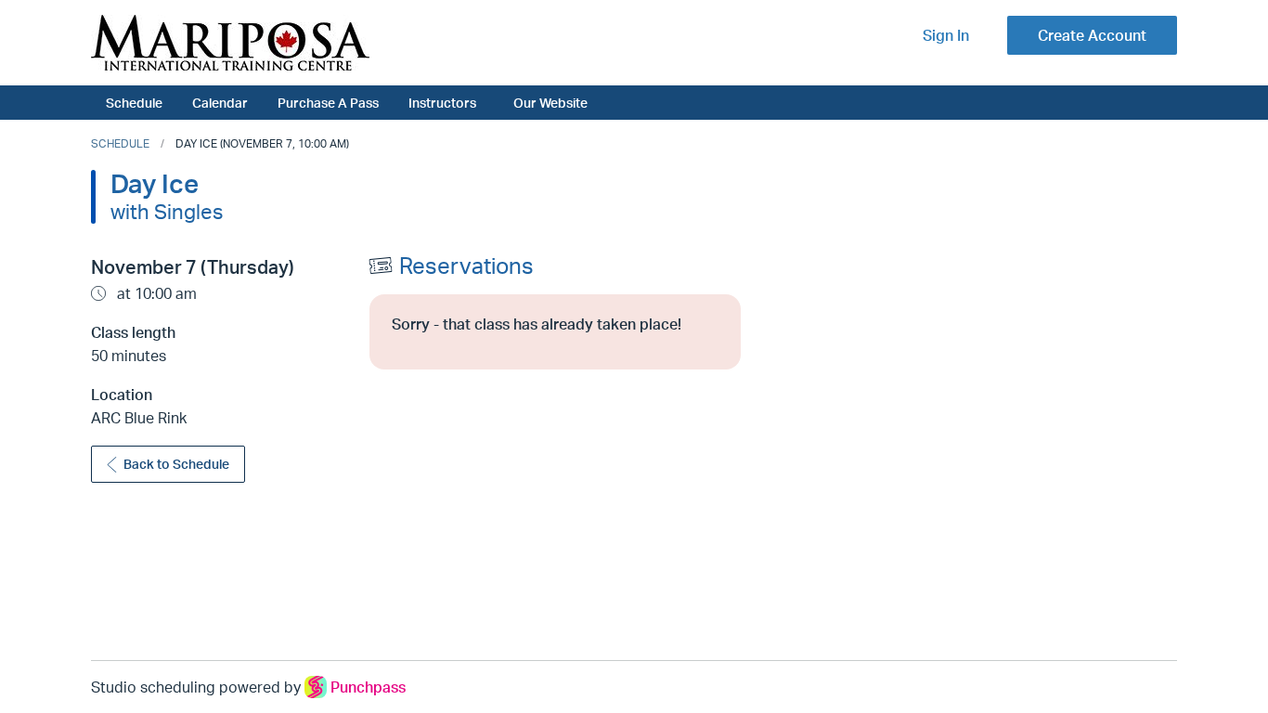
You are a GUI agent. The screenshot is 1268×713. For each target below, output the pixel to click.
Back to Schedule (176, 464)
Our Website (550, 102)
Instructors (442, 102)
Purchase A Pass (328, 102)
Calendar (220, 102)
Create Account (1092, 35)
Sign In (946, 35)
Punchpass (368, 687)
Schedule (134, 102)
